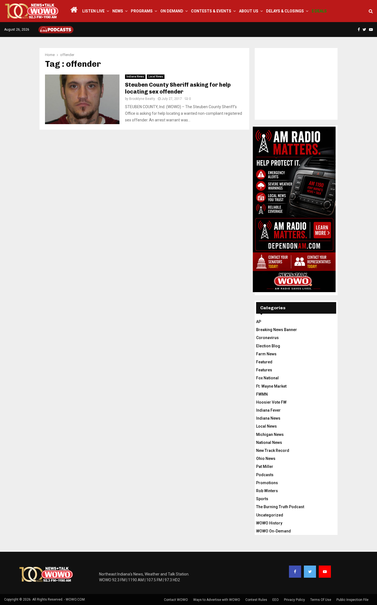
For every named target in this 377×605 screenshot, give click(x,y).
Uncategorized (269, 515)
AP (258, 321)
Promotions (267, 483)
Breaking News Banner (276, 329)
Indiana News (135, 76)
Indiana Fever (268, 410)
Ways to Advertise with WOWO (216, 600)
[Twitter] (310, 572)
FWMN (262, 394)
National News (269, 442)
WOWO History (269, 523)
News (117, 11)
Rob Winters (267, 491)
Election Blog (268, 346)
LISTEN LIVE (93, 11)
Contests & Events (211, 11)
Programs (142, 11)
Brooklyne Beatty (142, 99)
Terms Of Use (320, 600)
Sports (262, 499)
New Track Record (272, 450)
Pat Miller (264, 466)
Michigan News (270, 434)
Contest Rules (256, 600)
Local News (155, 76)
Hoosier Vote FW (271, 402)
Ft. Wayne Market (271, 386)
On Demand (171, 11)
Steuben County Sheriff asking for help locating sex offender (178, 88)
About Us (248, 11)
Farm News (266, 354)
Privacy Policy (294, 600)
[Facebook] (295, 572)
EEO (275, 600)
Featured (264, 362)
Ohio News (265, 458)
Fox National (267, 378)
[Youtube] (325, 572)
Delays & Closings (285, 11)
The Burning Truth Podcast (280, 507)
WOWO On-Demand (273, 531)
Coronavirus (267, 337)
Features (264, 370)
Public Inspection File (352, 600)
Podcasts (265, 475)
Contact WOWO (176, 600)
